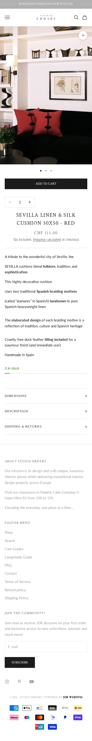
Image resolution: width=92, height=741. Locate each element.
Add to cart (46, 184)
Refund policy (15, 590)
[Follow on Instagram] (7, 681)
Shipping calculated (47, 239)
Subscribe (20, 662)
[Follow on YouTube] (31, 681)
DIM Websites (73, 697)
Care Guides (14, 549)
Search (10, 540)
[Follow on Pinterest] (19, 681)
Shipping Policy (17, 598)
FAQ (8, 565)
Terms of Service (17, 581)
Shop (9, 532)
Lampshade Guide (18, 557)
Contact (11, 573)
